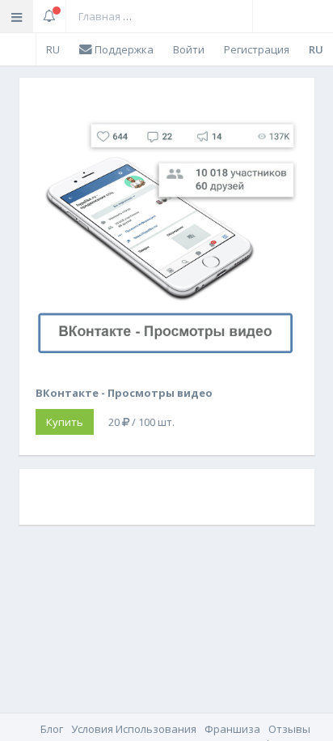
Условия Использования (133, 729)
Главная (99, 16)
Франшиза (232, 729)
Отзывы (289, 729)
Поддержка (123, 49)
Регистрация (256, 49)
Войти (188, 49)
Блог (51, 729)
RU (53, 49)
